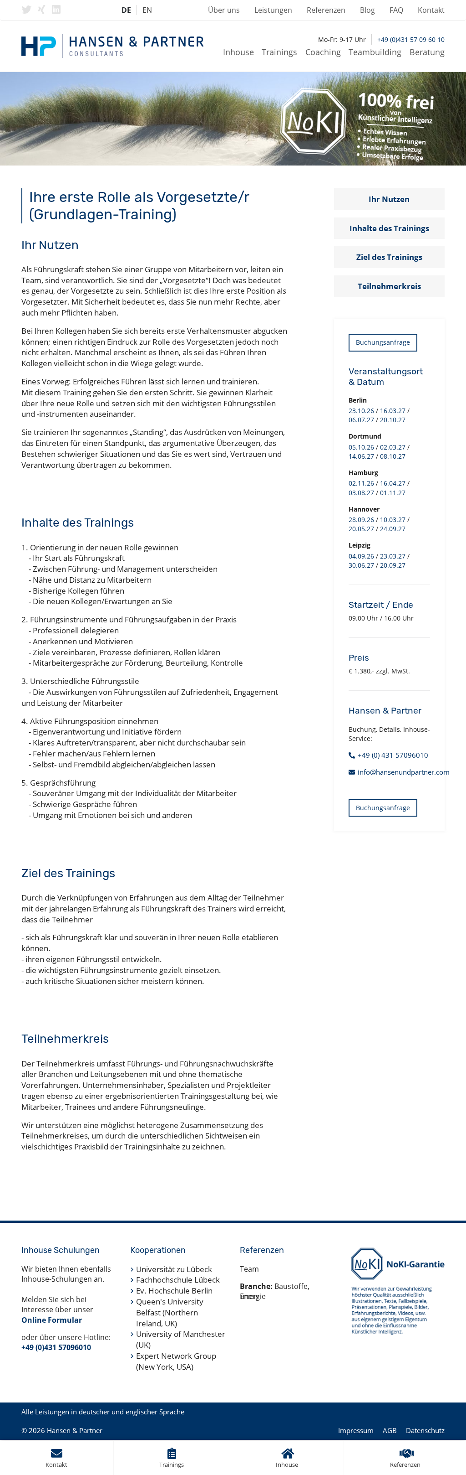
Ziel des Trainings (389, 257)
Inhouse (238, 52)
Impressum (356, 1430)
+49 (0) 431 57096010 (393, 755)
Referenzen (326, 10)
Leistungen (273, 10)
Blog (367, 10)
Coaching (323, 52)
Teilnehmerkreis (389, 286)
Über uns (224, 10)
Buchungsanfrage (383, 342)
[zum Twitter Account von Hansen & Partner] (26, 10)
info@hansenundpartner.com (404, 771)
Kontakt (431, 10)
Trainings (279, 52)
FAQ (396, 10)
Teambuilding (375, 52)
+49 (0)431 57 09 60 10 (411, 39)
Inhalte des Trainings (389, 228)
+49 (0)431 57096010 (56, 1347)
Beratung (427, 52)
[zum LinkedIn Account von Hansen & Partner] (56, 10)
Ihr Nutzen (389, 199)
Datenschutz (425, 1430)
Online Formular (51, 1320)
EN (147, 10)
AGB (390, 1430)
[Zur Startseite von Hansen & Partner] (112, 45)
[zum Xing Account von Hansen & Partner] (42, 10)
